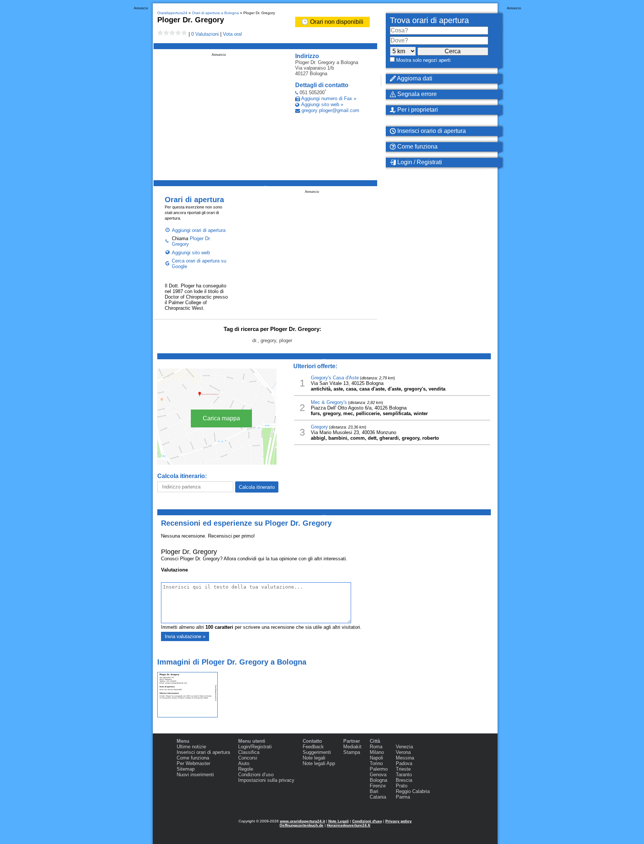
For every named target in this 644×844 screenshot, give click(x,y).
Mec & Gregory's (329, 402)
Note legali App (319, 763)
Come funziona (417, 146)
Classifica (248, 752)
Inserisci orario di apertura (431, 131)
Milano (377, 752)
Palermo (379, 769)
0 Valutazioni (205, 34)
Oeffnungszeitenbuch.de (301, 825)
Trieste (403, 769)
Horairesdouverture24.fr (348, 825)
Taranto (404, 774)
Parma (403, 797)
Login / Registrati (419, 162)
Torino (376, 763)
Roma (376, 746)
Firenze (378, 786)
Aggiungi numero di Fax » (328, 98)
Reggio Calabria (413, 791)
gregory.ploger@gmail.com (330, 110)
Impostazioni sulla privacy (266, 780)
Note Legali (338, 821)
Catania (378, 797)
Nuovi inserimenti (195, 774)
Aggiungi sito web (191, 252)
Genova (378, 774)
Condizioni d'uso (367, 821)
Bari (374, 791)
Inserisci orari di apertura (203, 752)
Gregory (319, 427)
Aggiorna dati (414, 78)
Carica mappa (221, 418)
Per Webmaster (193, 763)
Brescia (404, 780)
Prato (401, 786)
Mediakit (352, 746)
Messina (405, 758)
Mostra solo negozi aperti (423, 60)
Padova (404, 763)
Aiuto (243, 763)
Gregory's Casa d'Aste (335, 377)
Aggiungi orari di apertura (198, 230)
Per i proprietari (417, 109)
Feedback (313, 746)
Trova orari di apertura (429, 20)
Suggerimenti (317, 752)
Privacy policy (398, 821)
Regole (245, 769)
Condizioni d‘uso (256, 774)
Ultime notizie (191, 746)
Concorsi (247, 758)
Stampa (351, 752)
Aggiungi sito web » (322, 104)
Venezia (404, 746)
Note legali (314, 758)
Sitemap (186, 769)
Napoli (376, 758)
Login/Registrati (255, 746)
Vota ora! (232, 34)
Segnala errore (416, 94)
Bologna (378, 780)
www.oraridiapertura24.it (302, 821)
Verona (403, 752)
